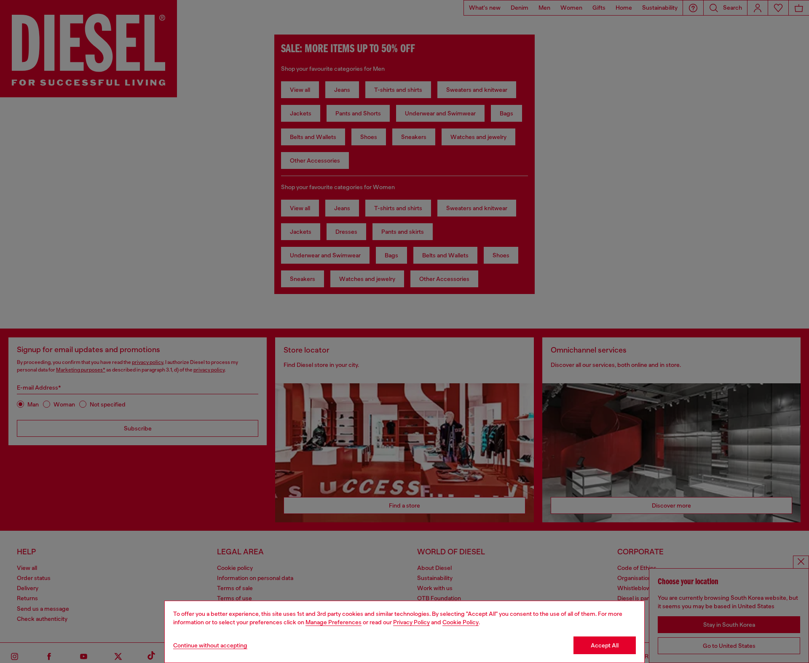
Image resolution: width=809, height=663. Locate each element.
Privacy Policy (411, 622)
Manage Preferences (333, 622)
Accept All (605, 645)
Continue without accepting (210, 645)
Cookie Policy (460, 622)
